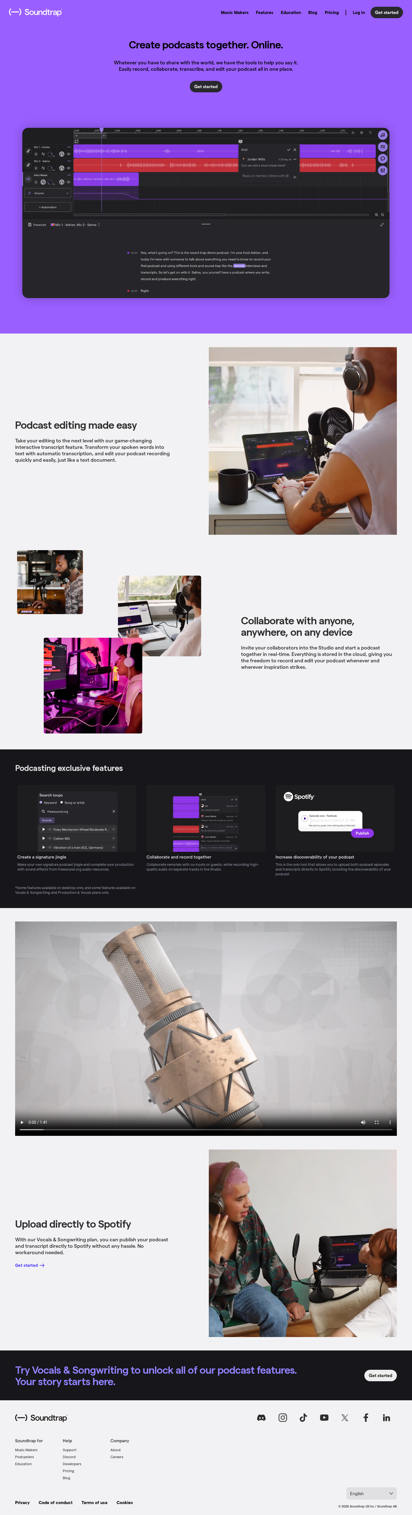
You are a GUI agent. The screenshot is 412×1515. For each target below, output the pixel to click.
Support (70, 1450)
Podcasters (24, 1457)
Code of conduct (56, 1502)
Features (264, 12)
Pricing (332, 12)
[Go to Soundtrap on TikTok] (304, 1418)
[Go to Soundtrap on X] (345, 1418)
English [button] (357, 1493)
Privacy (22, 1502)
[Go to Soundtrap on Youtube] (324, 1418)
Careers (116, 1457)
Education (291, 12)
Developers (72, 1464)
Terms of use (94, 1502)
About (115, 1450)
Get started (387, 12)
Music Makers (234, 12)
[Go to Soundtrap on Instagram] (283, 1418)
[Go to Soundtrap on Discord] (262, 1418)
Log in (359, 12)
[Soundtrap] (41, 1418)
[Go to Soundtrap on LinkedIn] (386, 1418)
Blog (312, 12)
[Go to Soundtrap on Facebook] (366, 1418)
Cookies (125, 1502)
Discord (69, 1457)
